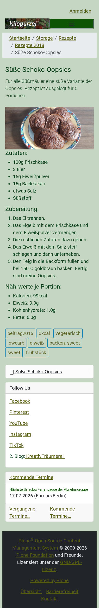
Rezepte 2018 (29, 45)
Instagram (20, 434)
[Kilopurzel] (27, 23)
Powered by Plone (49, 580)
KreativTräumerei (45, 456)
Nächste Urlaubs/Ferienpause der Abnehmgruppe (48, 489)
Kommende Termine (31, 477)
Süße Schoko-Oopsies (38, 372)
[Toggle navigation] (72, 23)
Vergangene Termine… (22, 512)
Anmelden (80, 11)
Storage (44, 38)
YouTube (18, 423)
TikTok (16, 445)
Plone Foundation (35, 555)
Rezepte (67, 38)
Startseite (19, 38)
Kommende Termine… (62, 512)
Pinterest (19, 412)
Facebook (19, 401)
